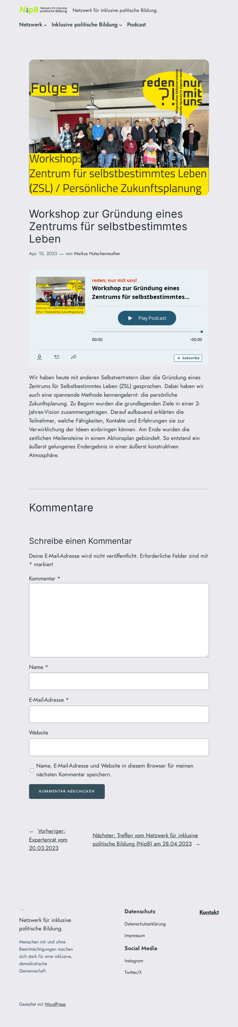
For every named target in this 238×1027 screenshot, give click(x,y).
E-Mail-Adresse (49, 700)
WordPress (55, 1004)
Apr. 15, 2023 (43, 253)
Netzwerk (30, 24)
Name (38, 667)
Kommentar (44, 578)
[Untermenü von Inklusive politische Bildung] (120, 24)
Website (38, 732)
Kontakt (209, 912)
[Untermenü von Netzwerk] (45, 24)
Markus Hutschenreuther (97, 253)
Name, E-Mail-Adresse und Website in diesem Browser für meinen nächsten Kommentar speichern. (114, 769)
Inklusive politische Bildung (85, 24)
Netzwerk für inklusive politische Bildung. (115, 10)
